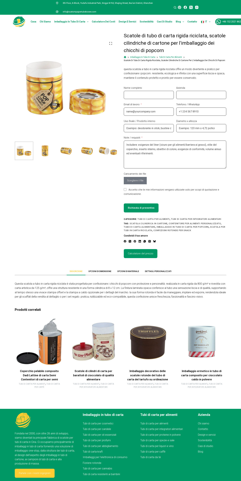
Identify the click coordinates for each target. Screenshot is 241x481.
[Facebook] (185, 7)
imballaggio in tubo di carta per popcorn (183, 227)
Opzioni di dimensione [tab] (99, 271)
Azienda (180, 87)
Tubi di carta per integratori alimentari (196, 219)
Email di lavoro (132, 104)
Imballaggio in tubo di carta (69, 21)
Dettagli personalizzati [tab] (158, 271)
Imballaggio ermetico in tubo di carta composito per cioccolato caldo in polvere (201, 375)
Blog (178, 21)
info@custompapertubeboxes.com (79, 11)
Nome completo (133, 87)
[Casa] (125, 57)
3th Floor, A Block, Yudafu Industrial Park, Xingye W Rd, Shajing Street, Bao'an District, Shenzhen (108, 3)
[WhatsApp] (144, 241)
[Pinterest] (179, 7)
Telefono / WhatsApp (188, 104)
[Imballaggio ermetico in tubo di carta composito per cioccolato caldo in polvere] (201, 341)
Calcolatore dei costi (103, 21)
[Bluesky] (154, 241)
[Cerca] (175, 7)
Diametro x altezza (186, 121)
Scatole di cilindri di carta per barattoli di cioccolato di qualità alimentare (93, 375)
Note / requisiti (132, 137)
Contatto (192, 21)
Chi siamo (45, 21)
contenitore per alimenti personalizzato (195, 223)
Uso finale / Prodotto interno (139, 121)
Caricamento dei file (135, 173)
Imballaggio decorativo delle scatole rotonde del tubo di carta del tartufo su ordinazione (147, 375)
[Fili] (149, 241)
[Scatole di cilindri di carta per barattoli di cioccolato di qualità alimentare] (93, 341)
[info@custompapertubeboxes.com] (57, 12)
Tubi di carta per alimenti (154, 219)
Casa (33, 21)
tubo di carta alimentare (139, 227)
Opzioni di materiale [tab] (128, 271)
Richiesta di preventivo (141, 207)
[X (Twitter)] (191, 7)
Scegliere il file (135, 180)
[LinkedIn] (140, 241)
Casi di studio (164, 21)
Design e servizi (127, 21)
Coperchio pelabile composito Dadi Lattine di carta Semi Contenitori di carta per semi (39, 375)
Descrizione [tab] (76, 271)
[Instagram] (196, 7)
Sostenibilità (146, 21)
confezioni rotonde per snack (172, 230)
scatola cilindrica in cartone (148, 223)
